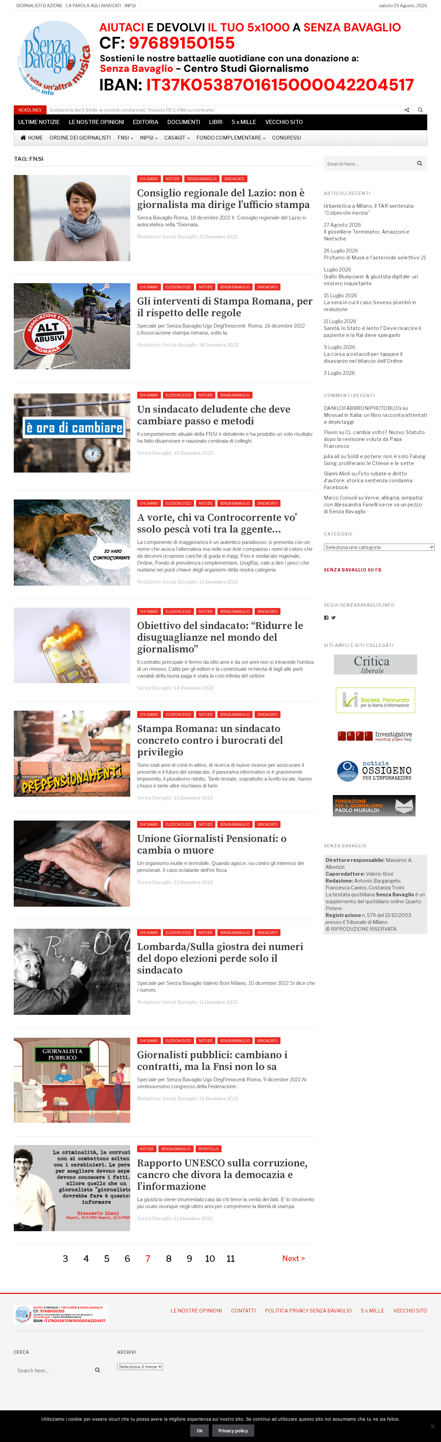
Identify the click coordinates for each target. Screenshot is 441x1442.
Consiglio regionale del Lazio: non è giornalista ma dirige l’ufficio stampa (223, 199)
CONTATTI (243, 1311)
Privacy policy (233, 1430)
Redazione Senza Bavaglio (167, 236)
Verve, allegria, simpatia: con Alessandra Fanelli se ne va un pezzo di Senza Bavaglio (373, 504)
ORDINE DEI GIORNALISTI (80, 138)
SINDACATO (234, 179)
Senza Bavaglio (154, 453)
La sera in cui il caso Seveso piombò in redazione (370, 305)
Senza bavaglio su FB (353, 570)
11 (231, 1259)
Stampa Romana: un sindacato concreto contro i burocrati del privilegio (210, 740)
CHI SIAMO (149, 179)
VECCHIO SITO (284, 122)
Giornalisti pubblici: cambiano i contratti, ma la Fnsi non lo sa (212, 1061)
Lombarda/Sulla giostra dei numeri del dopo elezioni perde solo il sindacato (220, 958)
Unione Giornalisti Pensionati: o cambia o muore (212, 844)
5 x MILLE (244, 122)
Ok (200, 1430)
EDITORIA (145, 122)
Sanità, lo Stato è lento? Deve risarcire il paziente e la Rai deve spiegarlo (372, 331)
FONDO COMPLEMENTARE (228, 138)
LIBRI (216, 122)
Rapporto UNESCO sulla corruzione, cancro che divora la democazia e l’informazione (222, 1175)
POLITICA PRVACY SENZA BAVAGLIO (308, 1311)
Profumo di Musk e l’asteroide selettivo (372, 257)
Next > (293, 1258)
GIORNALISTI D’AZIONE (39, 5)
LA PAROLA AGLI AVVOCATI (93, 5)
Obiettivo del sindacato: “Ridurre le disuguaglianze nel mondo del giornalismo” (220, 637)
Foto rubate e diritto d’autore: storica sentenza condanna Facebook (368, 480)
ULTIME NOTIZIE (39, 122)
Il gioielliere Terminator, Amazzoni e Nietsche (367, 235)
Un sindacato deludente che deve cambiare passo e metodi (213, 415)
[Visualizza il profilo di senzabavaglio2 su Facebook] (326, 617)
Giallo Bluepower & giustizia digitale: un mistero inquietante (371, 280)
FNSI (123, 138)
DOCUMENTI (183, 122)
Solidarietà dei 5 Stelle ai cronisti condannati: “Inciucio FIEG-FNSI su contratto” (133, 110)
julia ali (332, 456)
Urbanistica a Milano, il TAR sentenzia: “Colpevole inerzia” (369, 209)
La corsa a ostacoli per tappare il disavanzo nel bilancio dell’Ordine (363, 357)
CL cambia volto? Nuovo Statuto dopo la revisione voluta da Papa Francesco (374, 439)
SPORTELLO (208, 1149)
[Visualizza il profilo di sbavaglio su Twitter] (333, 617)
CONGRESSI (286, 138)
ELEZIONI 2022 (178, 287)
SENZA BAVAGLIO (202, 179)
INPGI (130, 5)
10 (210, 1259)
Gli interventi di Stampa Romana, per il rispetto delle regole (225, 307)
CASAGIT (174, 138)
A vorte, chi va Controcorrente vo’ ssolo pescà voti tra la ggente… (217, 523)
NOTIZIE (173, 179)
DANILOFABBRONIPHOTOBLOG (362, 408)
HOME (35, 138)
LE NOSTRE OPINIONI (96, 122)
